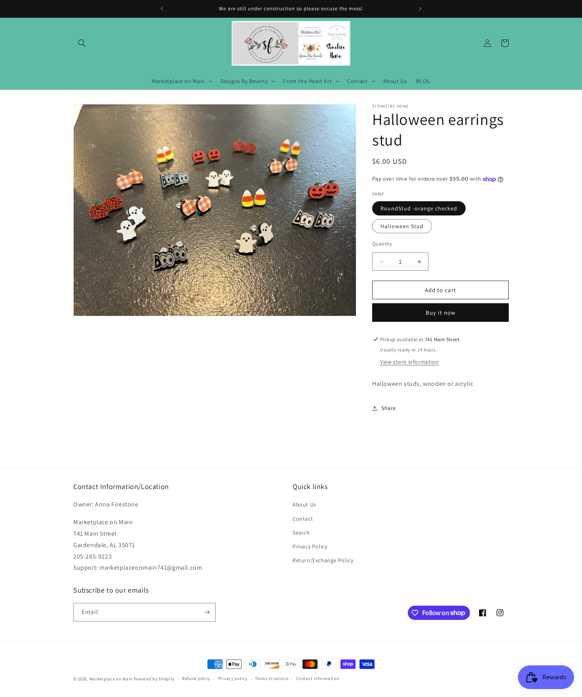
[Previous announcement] (162, 8)
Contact (303, 518)
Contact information (317, 678)
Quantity (382, 243)
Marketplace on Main (111, 679)
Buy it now (441, 312)
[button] (82, 43)
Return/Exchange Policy (323, 560)
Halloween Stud (402, 226)
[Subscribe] (206, 612)
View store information (409, 361)
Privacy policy (232, 678)
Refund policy (196, 678)
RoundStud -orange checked (418, 208)
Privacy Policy (310, 546)
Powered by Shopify (154, 679)
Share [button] (388, 408)
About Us (304, 504)
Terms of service (271, 678)
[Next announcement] (420, 8)
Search (301, 532)
